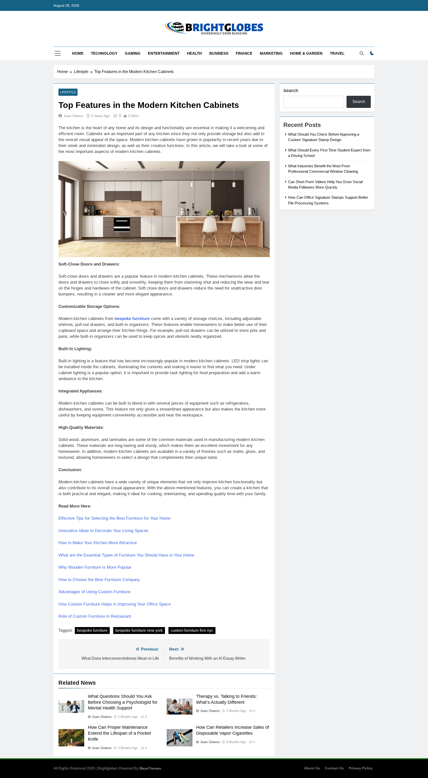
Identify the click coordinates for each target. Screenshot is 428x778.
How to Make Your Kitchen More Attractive (97, 542)
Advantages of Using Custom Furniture (94, 591)
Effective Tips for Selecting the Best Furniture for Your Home (114, 518)
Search (290, 90)
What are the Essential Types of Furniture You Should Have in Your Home (126, 555)
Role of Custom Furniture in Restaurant (94, 616)
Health (194, 53)
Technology (104, 53)
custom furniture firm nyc (192, 630)
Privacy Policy (361, 768)
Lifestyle (68, 92)
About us (312, 768)
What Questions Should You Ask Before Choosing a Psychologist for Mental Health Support (123, 702)
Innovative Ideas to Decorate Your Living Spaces (103, 530)
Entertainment (164, 53)
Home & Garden (306, 53)
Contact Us (334, 768)
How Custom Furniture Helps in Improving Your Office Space (114, 604)
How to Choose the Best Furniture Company (99, 579)
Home (77, 53)
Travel (337, 53)
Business (218, 53)
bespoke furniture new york (139, 630)
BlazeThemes (150, 768)
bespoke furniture (92, 630)
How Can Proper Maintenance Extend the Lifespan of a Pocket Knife (119, 733)
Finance (244, 53)
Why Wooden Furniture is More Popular (95, 567)
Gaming (132, 53)
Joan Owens (73, 116)
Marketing (271, 53)
